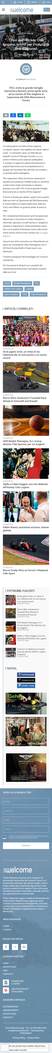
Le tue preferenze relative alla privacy (27, 1046)
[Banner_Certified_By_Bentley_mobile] (26, 781)
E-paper (19, 3)
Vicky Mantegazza (38, 294)
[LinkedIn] (24, 947)
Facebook (25, 674)
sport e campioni (11, 294)
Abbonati (34, 2)
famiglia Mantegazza (22, 283)
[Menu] (3, 9)
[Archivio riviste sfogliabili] (7, 990)
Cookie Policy (33, 1038)
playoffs (39, 156)
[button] (2, 2)
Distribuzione (10, 1007)
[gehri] (26, 714)
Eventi (7, 283)
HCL (36, 283)
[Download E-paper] (7, 983)
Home (6, 963)
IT (45, 10)
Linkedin (25, 685)
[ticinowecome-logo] (21, 9)
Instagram (25, 680)
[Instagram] (20, 680)
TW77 (24, 294)
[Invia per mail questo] (6, 115)
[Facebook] (20, 674)
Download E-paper (17, 982)
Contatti (8, 974)
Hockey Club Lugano (13, 289)
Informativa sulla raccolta (15, 1050)
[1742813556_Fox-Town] (26, 745)
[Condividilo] (13, 115)
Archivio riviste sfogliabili (20, 990)
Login (6, 926)
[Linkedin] (20, 685)
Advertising (9, 967)
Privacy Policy (19, 1038)
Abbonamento (11, 1010)
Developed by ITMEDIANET (32, 1032)
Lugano (29, 289)
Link (5, 970)
